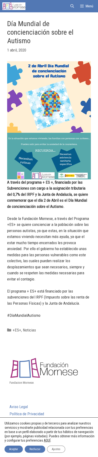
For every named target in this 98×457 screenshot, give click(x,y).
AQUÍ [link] (47, 440)
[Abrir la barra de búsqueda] (72, 6)
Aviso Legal (19, 406)
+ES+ (17, 330)
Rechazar (34, 449)
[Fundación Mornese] (13, 6)
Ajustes (56, 449)
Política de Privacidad (27, 413)
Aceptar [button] (13, 449)
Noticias (29, 330)
